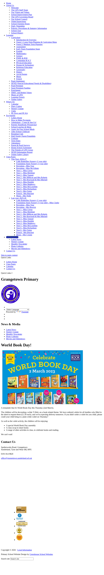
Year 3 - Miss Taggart (24, 219)
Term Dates (15, 141)
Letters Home (16, 118)
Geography (20, 70)
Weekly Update (17, 109)
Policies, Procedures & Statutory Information (29, 28)
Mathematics (21, 54)
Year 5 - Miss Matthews (25, 184)
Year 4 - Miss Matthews (25, 223)
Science (19, 56)
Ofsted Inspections (18, 21)
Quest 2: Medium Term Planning (29, 44)
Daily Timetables (18, 26)
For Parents (10, 115)
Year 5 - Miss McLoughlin (26, 187)
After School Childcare (20, 131)
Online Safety (16, 99)
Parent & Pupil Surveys (20, 145)
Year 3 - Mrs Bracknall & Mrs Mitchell (31, 180)
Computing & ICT (23, 60)
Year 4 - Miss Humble (25, 182)
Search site (5, 559)
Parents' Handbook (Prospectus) (24, 125)
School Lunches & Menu (21, 127)
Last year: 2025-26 (18, 198)
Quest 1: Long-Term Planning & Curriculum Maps (36, 42)
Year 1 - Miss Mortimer (25, 173)
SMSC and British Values (21, 93)
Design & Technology (25, 65)
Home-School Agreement (21, 148)
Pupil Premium (17, 86)
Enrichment (15, 90)
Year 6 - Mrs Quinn (24, 191)
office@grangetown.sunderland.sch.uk (16, 458)
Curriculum (15, 37)
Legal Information (24, 550)
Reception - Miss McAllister (27, 168)
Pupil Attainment (18, 81)
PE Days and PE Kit (19, 113)
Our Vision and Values (20, 12)
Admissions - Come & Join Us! (23, 122)
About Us (10, 5)
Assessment (21, 47)
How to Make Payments (21, 120)
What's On (10, 102)
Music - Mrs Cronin (24, 235)
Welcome (15, 8)
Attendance (15, 143)
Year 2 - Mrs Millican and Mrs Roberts (31, 177)
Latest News (16, 239)
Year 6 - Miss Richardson (26, 189)
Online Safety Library (20, 154)
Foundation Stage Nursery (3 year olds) (32, 164)
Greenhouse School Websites (41, 554)
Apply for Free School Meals (22, 129)
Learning (9, 35)
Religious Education (24, 67)
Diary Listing (16, 106)
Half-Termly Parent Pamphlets (23, 136)
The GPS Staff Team (19, 10)
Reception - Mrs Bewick (26, 207)
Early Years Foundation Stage (28, 49)
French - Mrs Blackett (25, 193)
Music (18, 76)
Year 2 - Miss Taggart (24, 175)
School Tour (16, 31)
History (19, 72)
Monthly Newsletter (19, 244)
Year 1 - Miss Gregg (24, 170)
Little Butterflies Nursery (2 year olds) (31, 161)
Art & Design (21, 74)
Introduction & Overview (26, 40)
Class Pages (11, 157)
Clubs (13, 111)
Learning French (17, 97)
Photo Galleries (17, 246)
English (19, 51)
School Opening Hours (20, 24)
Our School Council (19, 19)
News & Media (12, 237)
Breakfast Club (17, 134)
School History (17, 33)
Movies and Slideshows (20, 248)
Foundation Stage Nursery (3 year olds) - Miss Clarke (37, 203)
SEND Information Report (21, 152)
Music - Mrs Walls (23, 196)
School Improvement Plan (21, 15)
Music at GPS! (17, 95)
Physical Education (24, 63)
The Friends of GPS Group (22, 150)
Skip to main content (9, 255)
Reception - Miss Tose (25, 166)
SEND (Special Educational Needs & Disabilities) (31, 83)
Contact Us (10, 251)
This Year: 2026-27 (19, 159)
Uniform (14, 138)
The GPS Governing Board (22, 17)
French (19, 79)
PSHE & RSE (22, 58)
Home (8, 3)
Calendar (14, 104)
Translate (25, 312)
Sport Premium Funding (20, 88)
